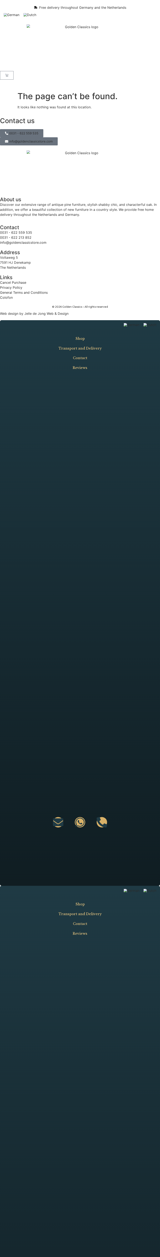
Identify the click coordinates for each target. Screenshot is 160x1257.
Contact (80, 358)
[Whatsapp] (80, 822)
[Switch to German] (11, 15)
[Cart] (7, 75)
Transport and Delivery (80, 348)
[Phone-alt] (102, 822)
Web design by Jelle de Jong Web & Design (34, 313)
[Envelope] (58, 822)
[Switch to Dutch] (29, 15)
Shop (80, 338)
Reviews (80, 368)
